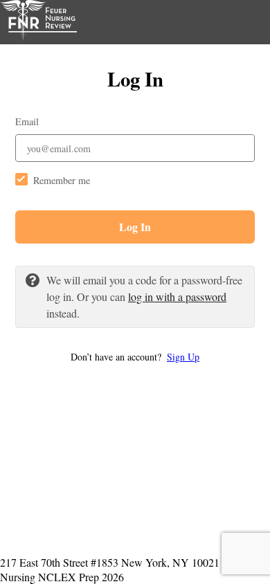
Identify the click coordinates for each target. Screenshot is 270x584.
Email (27, 121)
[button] (135, 356)
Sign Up (183, 356)
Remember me (61, 180)
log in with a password (177, 296)
